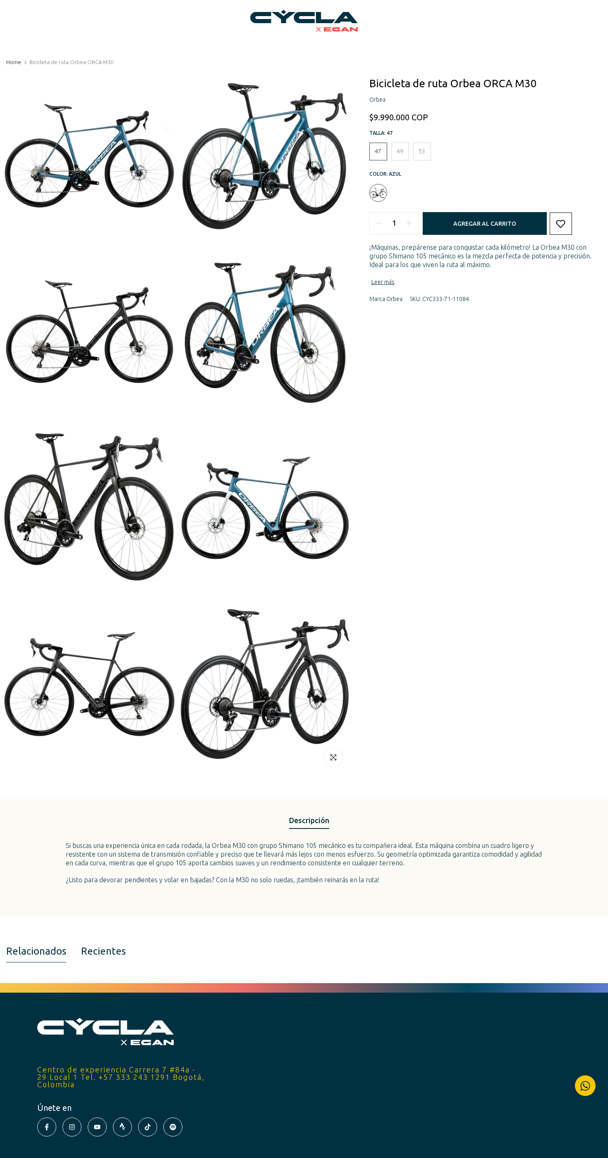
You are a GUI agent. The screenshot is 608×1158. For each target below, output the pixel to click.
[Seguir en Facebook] (46, 1127)
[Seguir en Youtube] (97, 1127)
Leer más (383, 282)
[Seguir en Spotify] (172, 1127)
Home (13, 62)
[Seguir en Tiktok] (147, 1127)
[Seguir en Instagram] (71, 1127)
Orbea (394, 299)
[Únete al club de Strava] (122, 1127)
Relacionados (36, 951)
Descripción (309, 820)
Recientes (103, 951)
